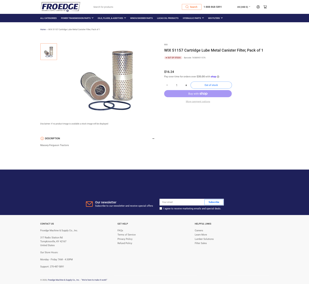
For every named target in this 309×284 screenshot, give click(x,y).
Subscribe (214, 202)
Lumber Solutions (204, 239)
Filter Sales (201, 243)
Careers (199, 230)
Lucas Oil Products (167, 18)
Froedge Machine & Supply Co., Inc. (64, 280)
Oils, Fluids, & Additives (110, 18)
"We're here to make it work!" (94, 280)
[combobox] (146, 7)
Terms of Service (126, 234)
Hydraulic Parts (192, 18)
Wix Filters (214, 18)
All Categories (48, 18)
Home (43, 29)
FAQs (120, 230)
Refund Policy (124, 243)
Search (193, 6)
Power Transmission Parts (76, 18)
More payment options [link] (198, 101)
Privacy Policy (124, 239)
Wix (166, 45)
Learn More (201, 234)
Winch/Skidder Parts (141, 18)
